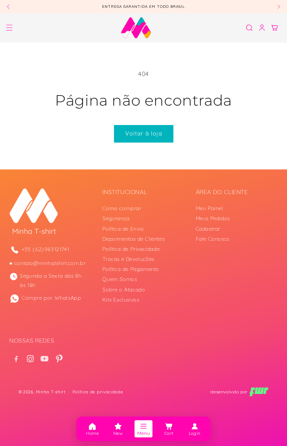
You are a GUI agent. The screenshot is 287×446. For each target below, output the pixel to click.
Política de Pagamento (130, 269)
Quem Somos (119, 279)
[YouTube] (44, 358)
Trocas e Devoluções (128, 259)
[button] (9, 27)
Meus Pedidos (213, 218)
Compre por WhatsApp (51, 297)
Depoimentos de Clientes (133, 239)
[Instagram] (30, 358)
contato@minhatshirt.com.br (50, 263)
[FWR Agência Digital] (259, 392)
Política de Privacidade (131, 249)
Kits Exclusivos (120, 299)
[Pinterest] (58, 358)
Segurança (115, 218)
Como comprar (121, 208)
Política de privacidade (97, 391)
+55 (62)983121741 (45, 249)
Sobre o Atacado (123, 289)
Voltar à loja (143, 133)
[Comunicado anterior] (8, 6)
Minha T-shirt (51, 391)
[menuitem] (92, 428)
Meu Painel (209, 208)
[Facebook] (16, 358)
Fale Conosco (213, 239)
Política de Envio (123, 228)
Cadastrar (208, 228)
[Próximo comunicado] (279, 6)
